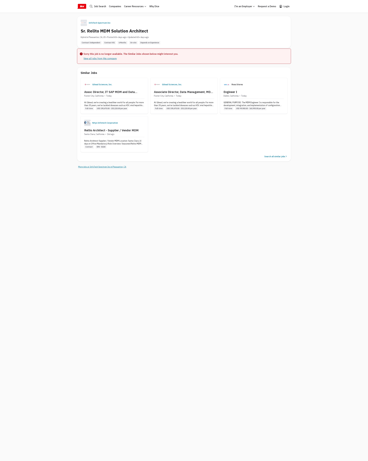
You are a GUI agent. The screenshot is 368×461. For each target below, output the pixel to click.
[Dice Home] (81, 6)
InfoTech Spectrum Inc (100, 23)
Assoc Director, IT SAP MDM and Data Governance (109, 92)
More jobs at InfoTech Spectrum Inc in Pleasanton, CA (102, 167)
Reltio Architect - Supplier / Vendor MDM (111, 130)
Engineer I (230, 92)
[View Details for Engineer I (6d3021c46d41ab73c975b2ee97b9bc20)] (253, 96)
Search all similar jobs (274, 156)
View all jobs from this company (100, 58)
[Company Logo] (87, 84)
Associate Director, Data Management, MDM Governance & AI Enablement (183, 92)
